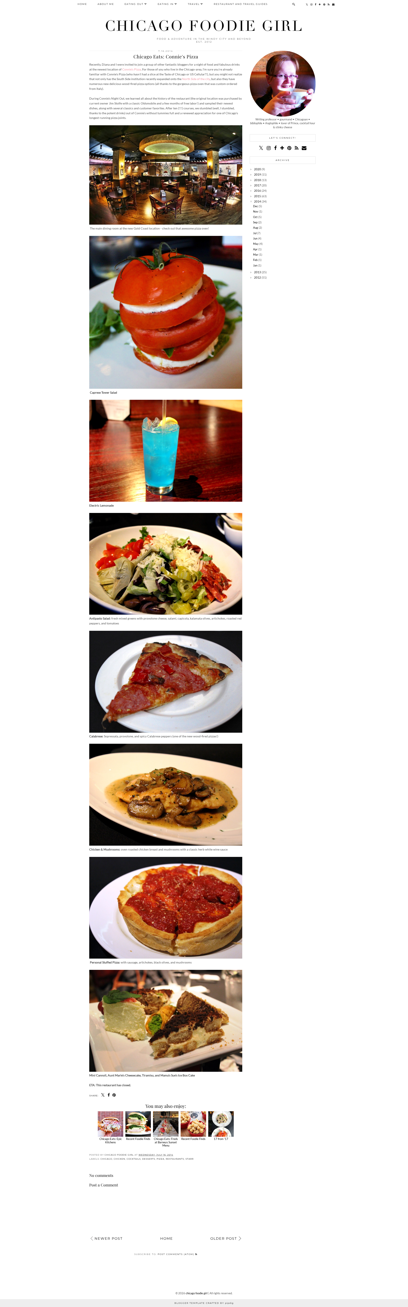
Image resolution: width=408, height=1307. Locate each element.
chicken (119, 1159)
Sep (255, 222)
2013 (257, 272)
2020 (257, 169)
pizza (160, 1159)
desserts (148, 1159)
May (256, 243)
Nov (255, 211)
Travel (194, 4)
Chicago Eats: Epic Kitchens (110, 1140)
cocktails (134, 1159)
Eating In (166, 4)
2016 (257, 190)
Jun (255, 238)
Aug (255, 227)
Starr (190, 1159)
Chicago (106, 1159)
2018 (257, 180)
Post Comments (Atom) (176, 1254)
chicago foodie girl (204, 26)
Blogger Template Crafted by (204, 1303)
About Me (106, 4)
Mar (255, 254)
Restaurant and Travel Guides (241, 4)
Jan (255, 265)
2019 (257, 174)
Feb (255, 260)
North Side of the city (196, 79)
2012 (257, 277)
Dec (255, 206)
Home (82, 4)
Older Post (223, 1239)
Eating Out (134, 4)
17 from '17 (221, 1139)
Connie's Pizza (131, 69)
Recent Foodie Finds (138, 1139)
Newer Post (109, 1239)
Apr (255, 249)
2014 (257, 201)
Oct (255, 217)
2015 (257, 196)
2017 (257, 185)
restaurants (175, 1159)
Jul (254, 233)
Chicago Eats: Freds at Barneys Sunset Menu (166, 1142)
